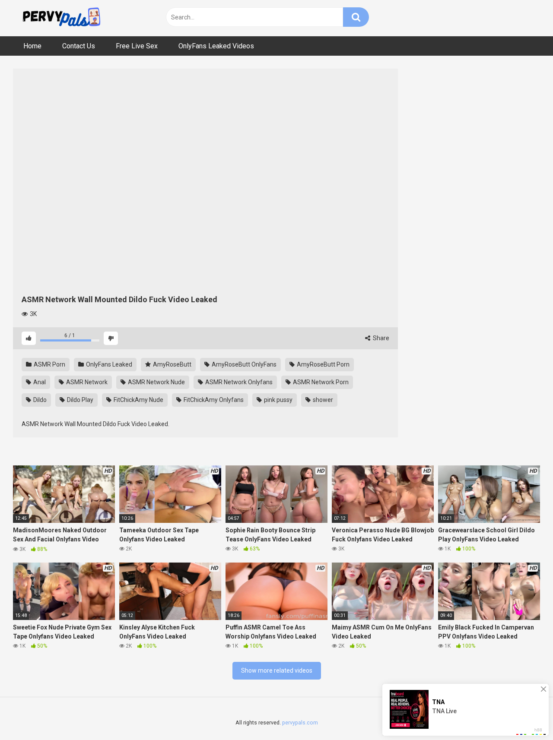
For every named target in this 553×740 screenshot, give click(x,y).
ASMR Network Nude (156, 382)
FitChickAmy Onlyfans (213, 399)
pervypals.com (300, 722)
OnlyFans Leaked (108, 364)
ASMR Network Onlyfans (238, 382)
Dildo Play (79, 399)
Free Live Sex (137, 46)
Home (32, 46)
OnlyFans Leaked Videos (216, 46)
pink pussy (277, 399)
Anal (39, 382)
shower (322, 399)
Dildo (39, 399)
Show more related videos (276, 670)
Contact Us (78, 46)
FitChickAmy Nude (137, 399)
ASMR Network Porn (320, 382)
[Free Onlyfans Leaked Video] (61, 18)
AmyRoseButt (171, 364)
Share (380, 338)
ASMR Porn (48, 364)
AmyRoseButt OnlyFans (243, 364)
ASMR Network (86, 382)
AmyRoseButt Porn (323, 364)
